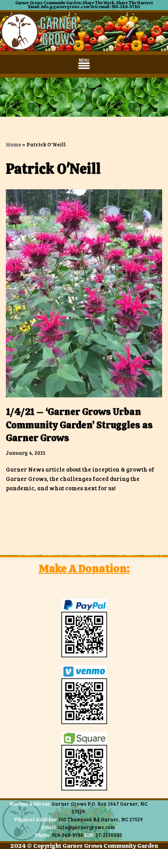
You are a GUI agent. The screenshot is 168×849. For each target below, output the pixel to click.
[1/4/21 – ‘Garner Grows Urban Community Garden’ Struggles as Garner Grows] (84, 293)
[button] (84, 64)
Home (13, 144)
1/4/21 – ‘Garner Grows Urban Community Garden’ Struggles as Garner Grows (79, 425)
